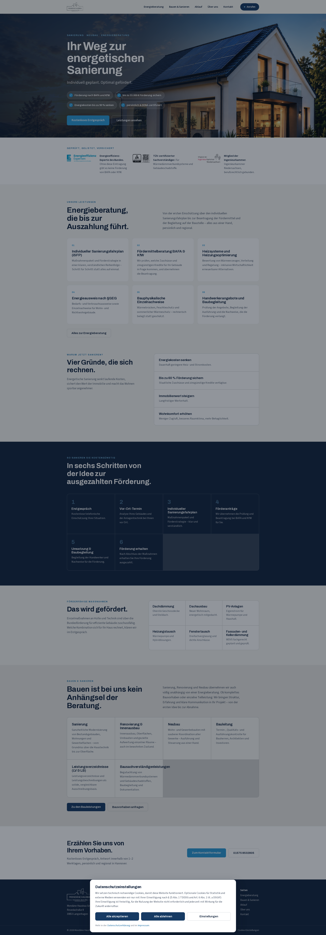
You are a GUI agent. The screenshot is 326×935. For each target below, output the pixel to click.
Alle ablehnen (163, 916)
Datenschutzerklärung (118, 925)
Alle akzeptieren (117, 916)
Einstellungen (209, 916)
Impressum (143, 925)
